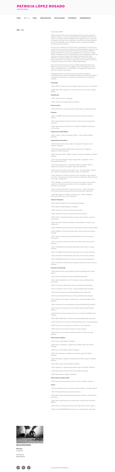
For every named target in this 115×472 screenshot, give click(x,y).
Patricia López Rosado (41, 6)
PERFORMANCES (85, 18)
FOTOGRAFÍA (72, 18)
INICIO (19, 18)
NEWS (35, 18)
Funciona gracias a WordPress (59, 467)
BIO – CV (26, 18)
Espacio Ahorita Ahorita (23, 445)
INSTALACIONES (59, 18)
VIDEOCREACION (45, 18)
